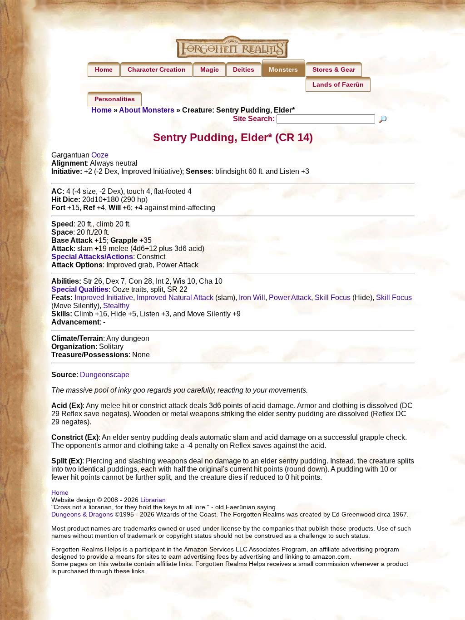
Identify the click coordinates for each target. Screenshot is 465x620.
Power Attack (290, 297)
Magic (209, 69)
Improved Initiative (103, 297)
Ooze (100, 155)
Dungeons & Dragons (82, 514)
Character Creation (157, 69)
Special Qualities (80, 289)
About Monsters (146, 110)
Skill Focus (333, 297)
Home (104, 69)
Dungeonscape (104, 375)
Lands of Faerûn (338, 84)
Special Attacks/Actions (92, 257)
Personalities (114, 99)
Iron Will (252, 297)
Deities (243, 69)
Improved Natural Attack (175, 297)
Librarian (153, 499)
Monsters (283, 69)
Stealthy (116, 306)
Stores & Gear (333, 69)
